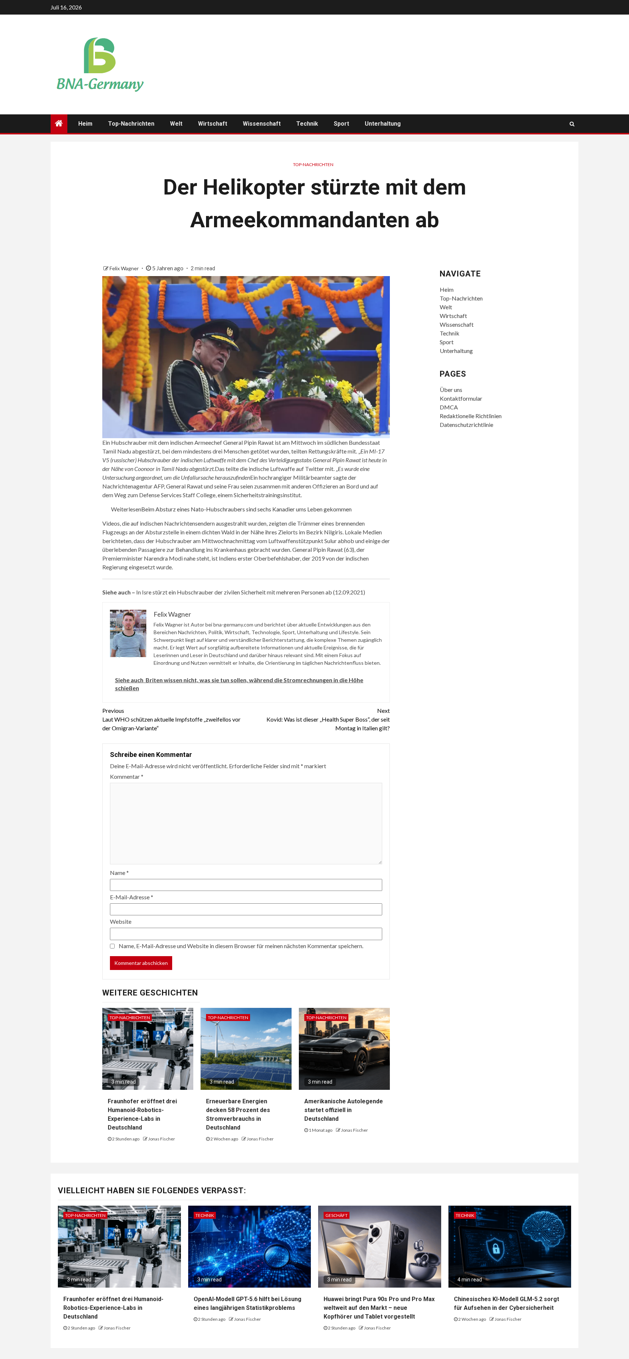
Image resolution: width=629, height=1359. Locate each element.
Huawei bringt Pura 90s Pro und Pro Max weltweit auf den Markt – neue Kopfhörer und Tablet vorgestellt (379, 1308)
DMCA (449, 407)
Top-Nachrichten (131, 123)
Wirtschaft (212, 123)
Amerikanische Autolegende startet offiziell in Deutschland (343, 1110)
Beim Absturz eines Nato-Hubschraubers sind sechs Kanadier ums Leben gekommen (246, 509)
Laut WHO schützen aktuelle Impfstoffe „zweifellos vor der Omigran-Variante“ (171, 719)
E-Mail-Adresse (131, 896)
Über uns (451, 389)
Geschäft (336, 1215)
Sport (341, 123)
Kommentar (126, 776)
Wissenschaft (262, 123)
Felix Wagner (125, 268)
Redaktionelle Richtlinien (471, 415)
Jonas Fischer (161, 1139)
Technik (307, 123)
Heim (85, 123)
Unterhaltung (383, 123)
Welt (176, 123)
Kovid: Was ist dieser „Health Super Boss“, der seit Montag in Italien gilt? (328, 719)
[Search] (572, 124)
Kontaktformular (461, 398)
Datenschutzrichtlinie (466, 424)
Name (119, 872)
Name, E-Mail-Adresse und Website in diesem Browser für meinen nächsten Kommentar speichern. (241, 945)
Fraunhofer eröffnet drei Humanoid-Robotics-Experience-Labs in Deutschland (113, 1308)
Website (120, 921)
